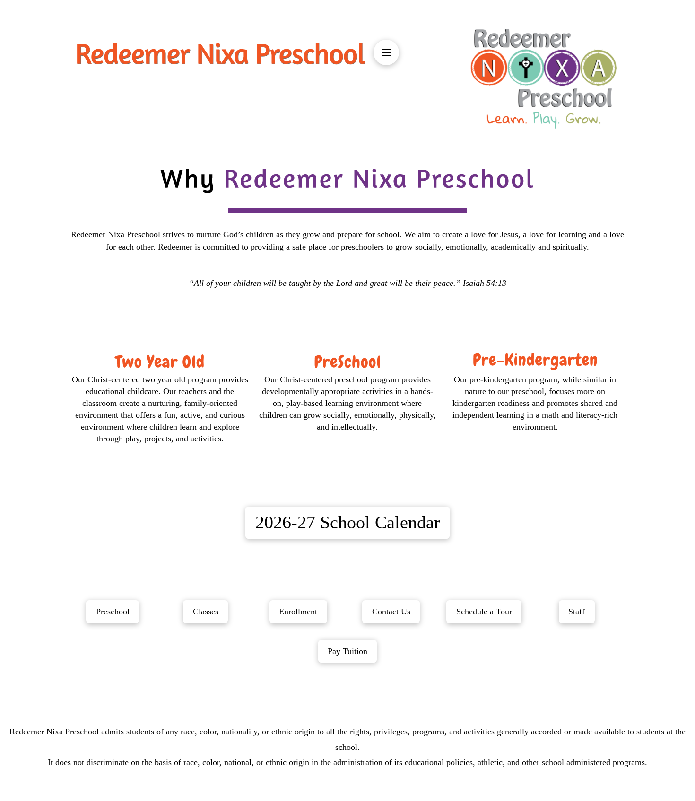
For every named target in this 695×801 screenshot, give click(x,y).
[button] (386, 52)
